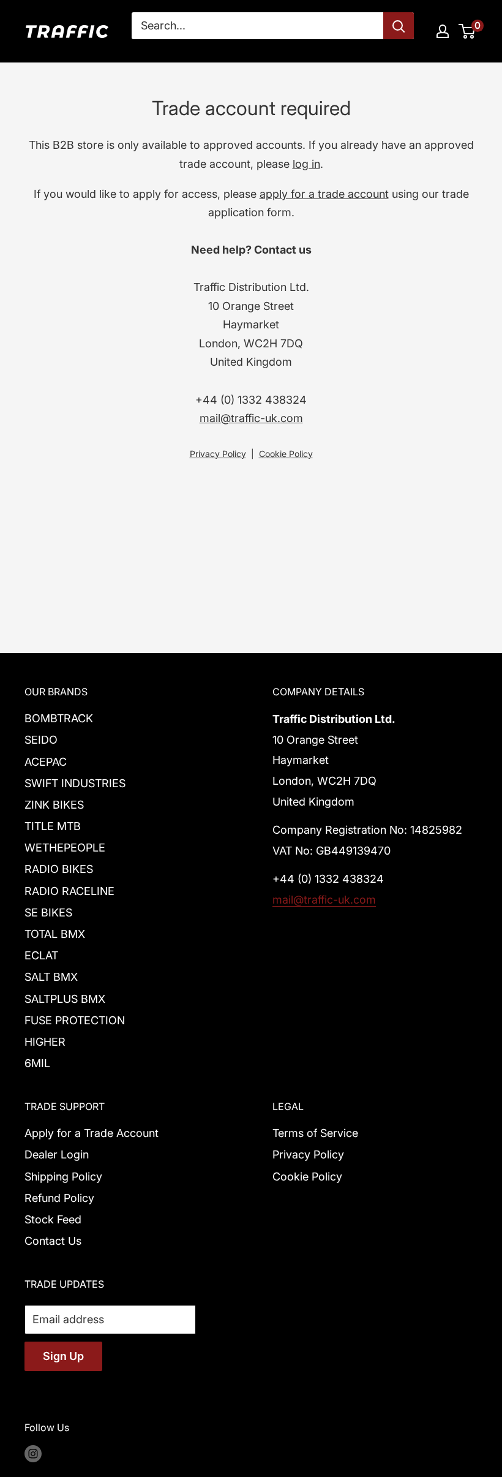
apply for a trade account (324, 193)
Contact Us (52, 1240)
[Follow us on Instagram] (33, 1453)
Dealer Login (56, 1154)
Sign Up (63, 1356)
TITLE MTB (52, 826)
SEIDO (41, 739)
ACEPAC (45, 761)
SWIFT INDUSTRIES (75, 783)
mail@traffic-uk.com (251, 418)
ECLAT (41, 955)
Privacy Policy (218, 453)
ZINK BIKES (54, 804)
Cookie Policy (286, 453)
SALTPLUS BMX (64, 998)
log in (306, 163)
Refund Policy (59, 1198)
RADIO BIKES (58, 869)
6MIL (37, 1063)
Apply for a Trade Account (91, 1133)
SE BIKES (48, 912)
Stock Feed (52, 1219)
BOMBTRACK (58, 718)
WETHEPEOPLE (64, 847)
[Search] (398, 25)
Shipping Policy (63, 1176)
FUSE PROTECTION (74, 1020)
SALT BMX (51, 976)
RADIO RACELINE (69, 891)
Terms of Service (315, 1133)
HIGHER (45, 1041)
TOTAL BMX (54, 933)
